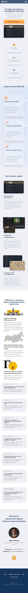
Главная (5, 574)
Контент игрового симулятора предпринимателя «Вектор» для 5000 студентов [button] (12, 421)
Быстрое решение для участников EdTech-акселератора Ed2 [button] (13, 474)
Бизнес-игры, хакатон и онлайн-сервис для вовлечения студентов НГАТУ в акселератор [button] (13, 493)
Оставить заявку (14, 577)
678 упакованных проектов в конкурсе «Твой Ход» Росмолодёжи (12, 457)
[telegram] (14, 558)
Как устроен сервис (14, 21)
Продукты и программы (14, 574)
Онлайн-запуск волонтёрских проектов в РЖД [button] (13, 403)
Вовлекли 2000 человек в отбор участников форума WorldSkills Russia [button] (14, 387)
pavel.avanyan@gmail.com (17, 551)
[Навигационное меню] (26, 1)
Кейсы (23, 574)
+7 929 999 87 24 (18, 549)
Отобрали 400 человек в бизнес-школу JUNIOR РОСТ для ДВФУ (13, 439)
